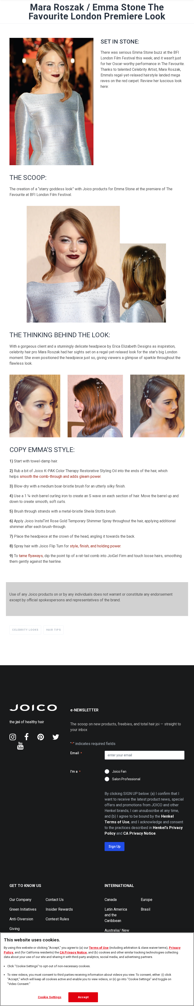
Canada (111, 899)
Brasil (145, 909)
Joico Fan (119, 771)
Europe (146, 899)
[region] (97, 969)
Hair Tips (53, 629)
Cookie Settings (50, 997)
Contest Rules (57, 919)
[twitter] (55, 737)
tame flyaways (31, 556)
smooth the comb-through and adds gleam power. (60, 476)
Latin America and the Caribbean (116, 915)
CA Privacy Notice (73, 952)
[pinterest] (40, 737)
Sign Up (114, 846)
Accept (83, 997)
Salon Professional (126, 779)
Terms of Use (99, 947)
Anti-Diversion (21, 919)
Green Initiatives (22, 909)
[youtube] (20, 745)
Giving (14, 928)
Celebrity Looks (25, 629)
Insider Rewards (59, 909)
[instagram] (12, 737)
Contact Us (55, 899)
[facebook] (26, 737)
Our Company (20, 899)
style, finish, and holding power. (95, 546)
